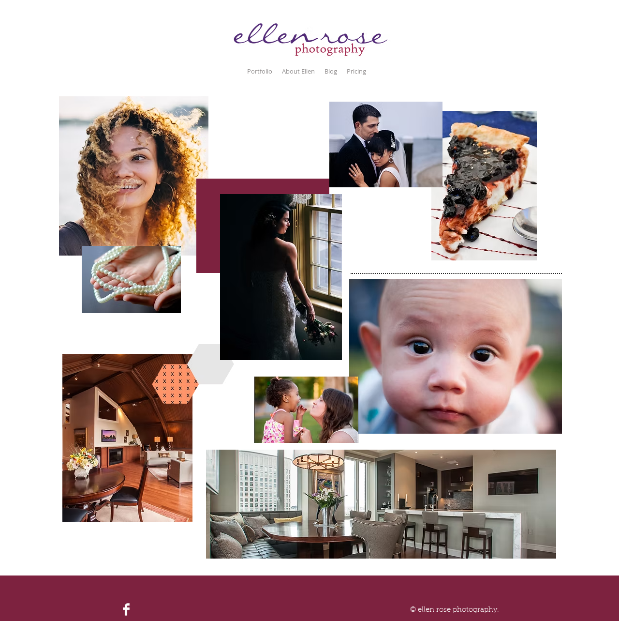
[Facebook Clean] (126, 609)
